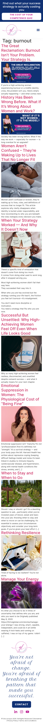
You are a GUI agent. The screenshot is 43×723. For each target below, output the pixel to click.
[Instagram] (21, 712)
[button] (38, 30)
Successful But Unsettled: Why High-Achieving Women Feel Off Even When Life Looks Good (20, 324)
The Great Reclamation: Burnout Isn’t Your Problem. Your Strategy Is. (20, 53)
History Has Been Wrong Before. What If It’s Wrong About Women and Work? (21, 104)
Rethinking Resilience (20, 532)
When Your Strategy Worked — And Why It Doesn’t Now (19, 225)
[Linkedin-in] (15, 712)
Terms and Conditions (27, 721)
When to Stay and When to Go (17, 475)
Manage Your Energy (20, 579)
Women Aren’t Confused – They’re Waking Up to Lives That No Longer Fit (18, 153)
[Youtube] (27, 712)
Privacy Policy (12, 721)
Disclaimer (37, 719)
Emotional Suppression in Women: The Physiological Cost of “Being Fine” (20, 394)
